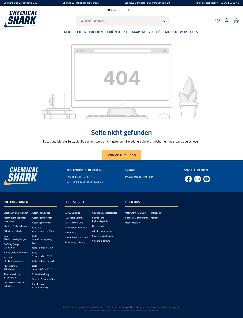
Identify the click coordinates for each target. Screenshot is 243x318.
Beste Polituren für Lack (43, 261)
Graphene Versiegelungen (16, 213)
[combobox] (116, 21)
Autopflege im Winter (42, 217)
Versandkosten (114, 307)
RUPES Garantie (72, 213)
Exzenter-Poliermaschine (43, 279)
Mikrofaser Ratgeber (13, 231)
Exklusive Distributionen (136, 217)
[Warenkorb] (236, 20)
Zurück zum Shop (121, 155)
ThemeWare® (152, 310)
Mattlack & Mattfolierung (16, 226)
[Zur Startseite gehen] (20, 19)
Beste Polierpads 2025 (43, 247)
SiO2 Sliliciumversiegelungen (15, 237)
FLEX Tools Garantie (74, 217)
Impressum (156, 213)
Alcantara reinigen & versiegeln (12, 275)
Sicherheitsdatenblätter (76, 227)
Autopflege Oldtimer (41, 222)
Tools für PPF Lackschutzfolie (13, 259)
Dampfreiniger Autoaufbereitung (40, 285)
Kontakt (154, 217)
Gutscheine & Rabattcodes (104, 213)
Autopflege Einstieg (41, 213)
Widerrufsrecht (72, 232)
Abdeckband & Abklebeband (10, 267)
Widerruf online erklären (76, 237)
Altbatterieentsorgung (102, 231)
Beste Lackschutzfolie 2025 (42, 267)
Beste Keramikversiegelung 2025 (42, 239)
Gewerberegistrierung (75, 242)
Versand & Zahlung (101, 241)
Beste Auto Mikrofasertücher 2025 (43, 229)
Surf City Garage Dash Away (11, 245)
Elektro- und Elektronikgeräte (100, 219)
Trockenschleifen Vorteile (16, 252)
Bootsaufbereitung (40, 274)
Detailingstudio (132, 222)
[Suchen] (163, 21)
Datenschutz (98, 226)
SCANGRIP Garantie (74, 222)
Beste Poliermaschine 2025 (42, 254)
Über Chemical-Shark (135, 213)
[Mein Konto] (227, 20)
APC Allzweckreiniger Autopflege (14, 284)
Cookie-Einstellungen (102, 236)
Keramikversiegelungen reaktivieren (15, 219)
